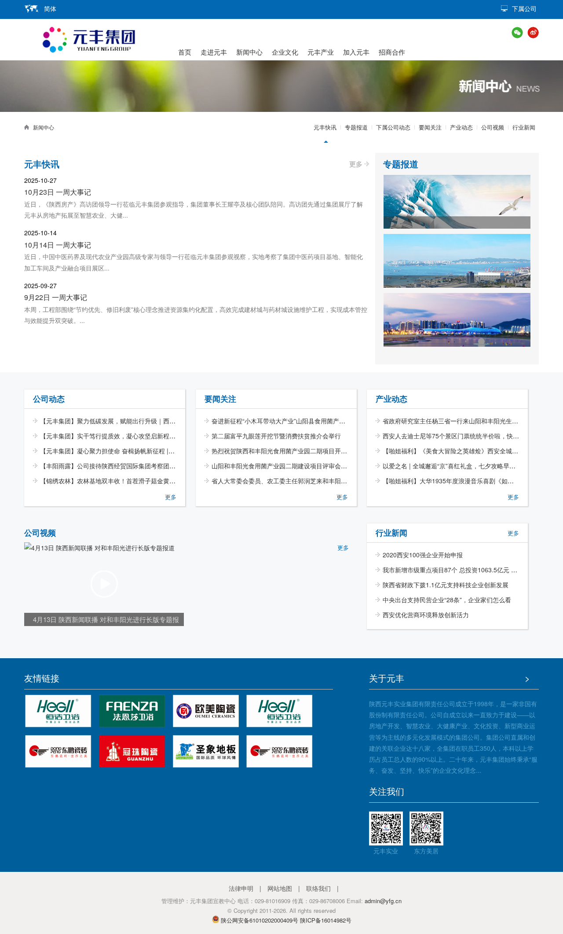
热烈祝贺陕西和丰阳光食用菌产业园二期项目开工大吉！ (289, 450)
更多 (355, 164)
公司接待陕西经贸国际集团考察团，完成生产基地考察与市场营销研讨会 (175, 465)
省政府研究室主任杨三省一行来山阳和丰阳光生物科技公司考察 (469, 420)
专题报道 (356, 127)
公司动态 (49, 398)
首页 (184, 51)
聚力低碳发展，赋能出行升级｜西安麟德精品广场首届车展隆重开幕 (169, 420)
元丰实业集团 (88, 39)
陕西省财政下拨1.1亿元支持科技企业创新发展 (445, 584)
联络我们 (318, 888)
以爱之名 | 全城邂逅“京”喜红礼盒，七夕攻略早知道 (452, 465)
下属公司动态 (393, 127)
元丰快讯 (325, 127)
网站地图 (279, 888)
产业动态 (461, 127)
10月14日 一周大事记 (57, 245)
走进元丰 (214, 51)
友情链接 (41, 677)
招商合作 (392, 51)
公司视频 (492, 127)
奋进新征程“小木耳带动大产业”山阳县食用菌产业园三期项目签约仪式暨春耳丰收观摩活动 (334, 420)
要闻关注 (430, 127)
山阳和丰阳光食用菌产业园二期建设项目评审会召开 (282, 465)
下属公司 (524, 8)
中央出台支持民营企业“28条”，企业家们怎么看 (447, 599)
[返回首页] (28, 127)
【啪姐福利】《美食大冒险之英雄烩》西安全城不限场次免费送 (469, 450)
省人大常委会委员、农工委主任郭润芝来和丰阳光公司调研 (292, 480)
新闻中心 (249, 51)
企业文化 (285, 51)
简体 (50, 8)
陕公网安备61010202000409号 (259, 920)
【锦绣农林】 (58, 480)
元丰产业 (320, 51)
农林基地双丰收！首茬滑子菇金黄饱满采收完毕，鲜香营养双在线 (166, 480)
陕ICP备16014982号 (325, 920)
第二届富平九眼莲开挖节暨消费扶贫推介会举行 (276, 435)
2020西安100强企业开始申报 (423, 554)
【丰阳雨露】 (58, 465)
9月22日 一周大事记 (55, 297)
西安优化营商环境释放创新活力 (426, 614)
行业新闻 (523, 127)
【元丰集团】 (58, 420)
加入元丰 (356, 51)
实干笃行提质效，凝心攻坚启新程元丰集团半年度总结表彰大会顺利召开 (175, 435)
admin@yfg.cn (383, 901)
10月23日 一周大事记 (57, 192)
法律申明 (241, 888)
